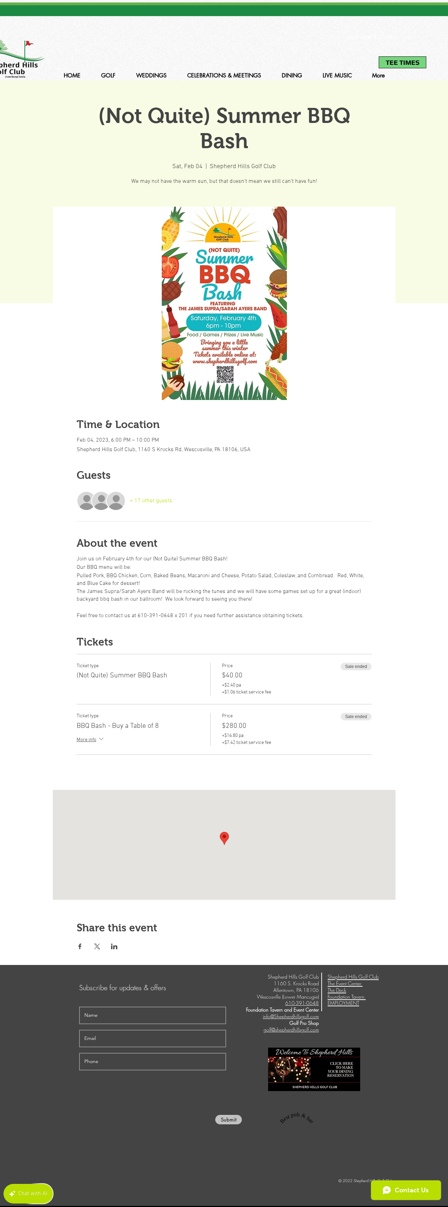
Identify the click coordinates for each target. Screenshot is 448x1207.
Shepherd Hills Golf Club (353, 976)
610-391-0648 (359, 37)
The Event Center (345, 983)
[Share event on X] (97, 946)
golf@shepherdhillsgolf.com (291, 1029)
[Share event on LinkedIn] (114, 946)
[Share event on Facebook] (80, 946)
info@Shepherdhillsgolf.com (291, 1016)
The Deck (337, 990)
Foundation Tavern (347, 996)
